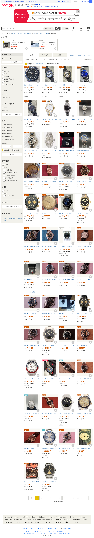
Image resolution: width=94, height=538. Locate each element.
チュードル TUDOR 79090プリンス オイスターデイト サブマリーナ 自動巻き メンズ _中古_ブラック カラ (85, 378)
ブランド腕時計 (27, 33)
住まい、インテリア (72, 519)
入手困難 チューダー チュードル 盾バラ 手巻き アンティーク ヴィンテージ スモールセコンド (50, 213)
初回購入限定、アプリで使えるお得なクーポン (45, 6)
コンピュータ (18, 517)
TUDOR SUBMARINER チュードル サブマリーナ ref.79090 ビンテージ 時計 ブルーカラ (50, 413)
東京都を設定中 (39, 63)
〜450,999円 (7, 130)
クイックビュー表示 (68, 59)
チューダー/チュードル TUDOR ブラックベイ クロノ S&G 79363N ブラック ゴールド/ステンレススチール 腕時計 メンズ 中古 (32, 213)
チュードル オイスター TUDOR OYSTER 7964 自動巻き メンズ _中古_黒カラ (85, 280)
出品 (88, 30)
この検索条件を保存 (12, 62)
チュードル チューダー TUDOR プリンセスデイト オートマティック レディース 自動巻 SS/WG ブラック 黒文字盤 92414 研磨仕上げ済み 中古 (67, 119)
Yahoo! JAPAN (61, 1)
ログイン (27, 6)
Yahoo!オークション (29, 528)
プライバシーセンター (38, 531)
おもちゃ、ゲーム (54, 517)
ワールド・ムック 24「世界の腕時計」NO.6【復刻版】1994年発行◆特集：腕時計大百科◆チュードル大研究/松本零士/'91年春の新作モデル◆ (32, 481)
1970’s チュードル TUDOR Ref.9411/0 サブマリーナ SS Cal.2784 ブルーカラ (67, 448)
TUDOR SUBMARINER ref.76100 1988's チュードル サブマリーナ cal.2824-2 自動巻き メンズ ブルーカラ (32, 345)
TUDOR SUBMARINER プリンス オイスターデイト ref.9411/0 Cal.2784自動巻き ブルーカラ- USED (50, 246)
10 (78, 498)
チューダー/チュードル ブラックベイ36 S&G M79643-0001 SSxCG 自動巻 (85, 213)
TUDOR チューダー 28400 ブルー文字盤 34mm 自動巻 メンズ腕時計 (67, 213)
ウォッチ (81, 30)
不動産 (64, 522)
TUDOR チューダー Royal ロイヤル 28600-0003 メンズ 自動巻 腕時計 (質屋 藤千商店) (67, 181)
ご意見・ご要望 (52, 533)
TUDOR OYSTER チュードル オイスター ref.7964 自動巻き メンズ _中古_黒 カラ (50, 313)
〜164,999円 (7, 124)
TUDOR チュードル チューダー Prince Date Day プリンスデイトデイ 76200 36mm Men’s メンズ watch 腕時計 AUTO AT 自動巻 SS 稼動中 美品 (50, 150)
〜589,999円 (7, 133)
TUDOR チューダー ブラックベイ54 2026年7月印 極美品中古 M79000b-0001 (85, 85)
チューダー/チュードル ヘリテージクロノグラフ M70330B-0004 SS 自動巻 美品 (50, 378)
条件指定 (65, 28)
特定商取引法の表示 (29, 533)
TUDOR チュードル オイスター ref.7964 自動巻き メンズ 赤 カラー (50, 181)
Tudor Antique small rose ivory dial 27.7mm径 (85, 448)
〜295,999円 (7, 127)
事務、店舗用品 (8, 522)
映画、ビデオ (45, 517)
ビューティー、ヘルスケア (52, 519)
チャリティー (70, 522)
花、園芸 (16, 522)
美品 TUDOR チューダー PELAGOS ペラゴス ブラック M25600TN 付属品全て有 (32, 280)
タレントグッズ (44, 522)
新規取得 (37, 4)
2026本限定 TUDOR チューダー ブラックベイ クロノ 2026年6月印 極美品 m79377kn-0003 (67, 85)
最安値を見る (31, 292)
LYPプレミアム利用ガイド (59, 531)
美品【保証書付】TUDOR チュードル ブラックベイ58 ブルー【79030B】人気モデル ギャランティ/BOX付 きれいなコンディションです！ (32, 85)
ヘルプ (68, 1)
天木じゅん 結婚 (85, 1)
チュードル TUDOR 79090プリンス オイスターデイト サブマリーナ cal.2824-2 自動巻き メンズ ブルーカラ (50, 280)
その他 (47, 33)
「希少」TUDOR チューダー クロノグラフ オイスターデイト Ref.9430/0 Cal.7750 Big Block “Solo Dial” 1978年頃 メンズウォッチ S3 (32, 150)
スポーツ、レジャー (10, 519)
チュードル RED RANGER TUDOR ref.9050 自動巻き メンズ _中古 (67, 378)
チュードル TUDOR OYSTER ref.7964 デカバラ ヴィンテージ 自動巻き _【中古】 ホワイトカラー (85, 246)
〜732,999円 (7, 136)
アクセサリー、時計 (17, 33)
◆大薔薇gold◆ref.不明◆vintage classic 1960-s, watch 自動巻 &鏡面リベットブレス (32, 181)
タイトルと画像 (61, 59)
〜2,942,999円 (8, 139)
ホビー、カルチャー (65, 517)
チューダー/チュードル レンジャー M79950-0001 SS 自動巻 (50, 345)
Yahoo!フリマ (42, 528)
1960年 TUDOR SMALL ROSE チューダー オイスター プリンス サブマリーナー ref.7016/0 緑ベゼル (85, 181)
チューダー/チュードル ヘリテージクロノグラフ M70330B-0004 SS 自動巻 (50, 448)
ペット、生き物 (82, 519)
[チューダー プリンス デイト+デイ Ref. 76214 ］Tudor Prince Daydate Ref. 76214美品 (85, 119)
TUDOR (6, 108)
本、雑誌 (39, 517)
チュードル (40, 33)
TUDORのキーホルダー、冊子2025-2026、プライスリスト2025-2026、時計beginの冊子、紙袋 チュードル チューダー (67, 313)
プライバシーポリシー (24, 531)
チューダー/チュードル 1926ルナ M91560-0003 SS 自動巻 (50, 481)
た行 (34, 33)
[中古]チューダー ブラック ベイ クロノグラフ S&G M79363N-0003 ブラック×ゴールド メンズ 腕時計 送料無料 (85, 313)
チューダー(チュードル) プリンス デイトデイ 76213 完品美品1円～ (50, 119)
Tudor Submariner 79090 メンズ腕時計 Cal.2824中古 (85, 150)
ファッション (30, 519)
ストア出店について (41, 533)
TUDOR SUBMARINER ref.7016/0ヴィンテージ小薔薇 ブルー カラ (32, 246)
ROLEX (5, 110)
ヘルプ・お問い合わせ (64, 533)
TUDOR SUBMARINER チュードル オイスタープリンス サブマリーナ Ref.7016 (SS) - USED (85, 345)
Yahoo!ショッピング (54, 528)
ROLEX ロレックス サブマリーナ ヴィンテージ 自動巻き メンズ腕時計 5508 (67, 246)
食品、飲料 (63, 519)
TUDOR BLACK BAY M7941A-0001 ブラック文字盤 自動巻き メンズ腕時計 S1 (67, 150)
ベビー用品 (36, 522)
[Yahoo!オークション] (13, 4)
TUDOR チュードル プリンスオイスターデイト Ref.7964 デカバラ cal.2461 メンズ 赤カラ (32, 448)
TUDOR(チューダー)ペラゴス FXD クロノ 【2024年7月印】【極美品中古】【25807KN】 (32, 119)
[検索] (90, 1)
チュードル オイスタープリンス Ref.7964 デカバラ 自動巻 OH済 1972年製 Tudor (67, 345)
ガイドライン (71, 531)
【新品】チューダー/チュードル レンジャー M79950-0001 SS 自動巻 (67, 413)
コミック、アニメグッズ (55, 522)
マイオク (74, 30)
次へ (85, 498)
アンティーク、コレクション (78, 517)
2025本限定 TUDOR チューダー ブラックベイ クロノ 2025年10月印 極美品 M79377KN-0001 (50, 85)
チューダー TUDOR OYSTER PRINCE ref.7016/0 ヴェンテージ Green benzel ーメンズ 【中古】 (67, 280)
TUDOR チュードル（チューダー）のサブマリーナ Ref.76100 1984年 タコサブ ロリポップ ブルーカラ (32, 313)
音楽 (34, 517)
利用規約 (48, 531)
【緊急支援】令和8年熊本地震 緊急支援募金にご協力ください (19, 1)
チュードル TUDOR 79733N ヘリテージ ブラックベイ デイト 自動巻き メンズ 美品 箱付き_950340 (85, 413)
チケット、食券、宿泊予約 (25, 522)
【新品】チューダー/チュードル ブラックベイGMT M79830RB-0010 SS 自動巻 (32, 378)
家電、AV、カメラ (27, 517)
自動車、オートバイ (21, 519)
